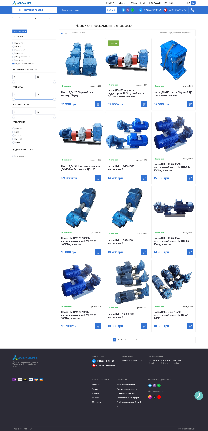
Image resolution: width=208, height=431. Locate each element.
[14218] (190, 326)
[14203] (190, 104)
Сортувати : (163, 33)
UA (193, 3)
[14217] (98, 326)
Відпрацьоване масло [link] (23, 64)
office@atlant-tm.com (131, 360)
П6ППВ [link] (17, 142)
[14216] (144, 252)
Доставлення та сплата (127, 389)
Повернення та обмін (126, 393)
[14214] (190, 252)
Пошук (111, 10)
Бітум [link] (17, 46)
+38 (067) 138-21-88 (152, 10)
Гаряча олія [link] (19, 50)
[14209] (144, 178)
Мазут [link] (17, 53)
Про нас (95, 393)
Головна (15, 18)
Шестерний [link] (19, 156)
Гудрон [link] (17, 43)
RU (188, 3)
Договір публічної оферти (128, 398)
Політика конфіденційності (129, 402)
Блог (119, 406)
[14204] (144, 104)
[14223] (144, 326)
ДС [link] (16, 132)
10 (139, 340)
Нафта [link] (17, 60)
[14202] (98, 178)
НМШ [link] (17, 128)
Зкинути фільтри (20, 31)
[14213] (98, 252)
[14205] (98, 104)
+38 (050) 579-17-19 (177, 10)
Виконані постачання (126, 385)
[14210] (190, 178)
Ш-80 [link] (17, 139)
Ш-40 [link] (17, 135)
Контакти (96, 398)
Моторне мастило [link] (21, 57)
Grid (62, 32)
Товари (24, 18)
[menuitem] (109, 3)
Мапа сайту (97, 402)
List (66, 32)
